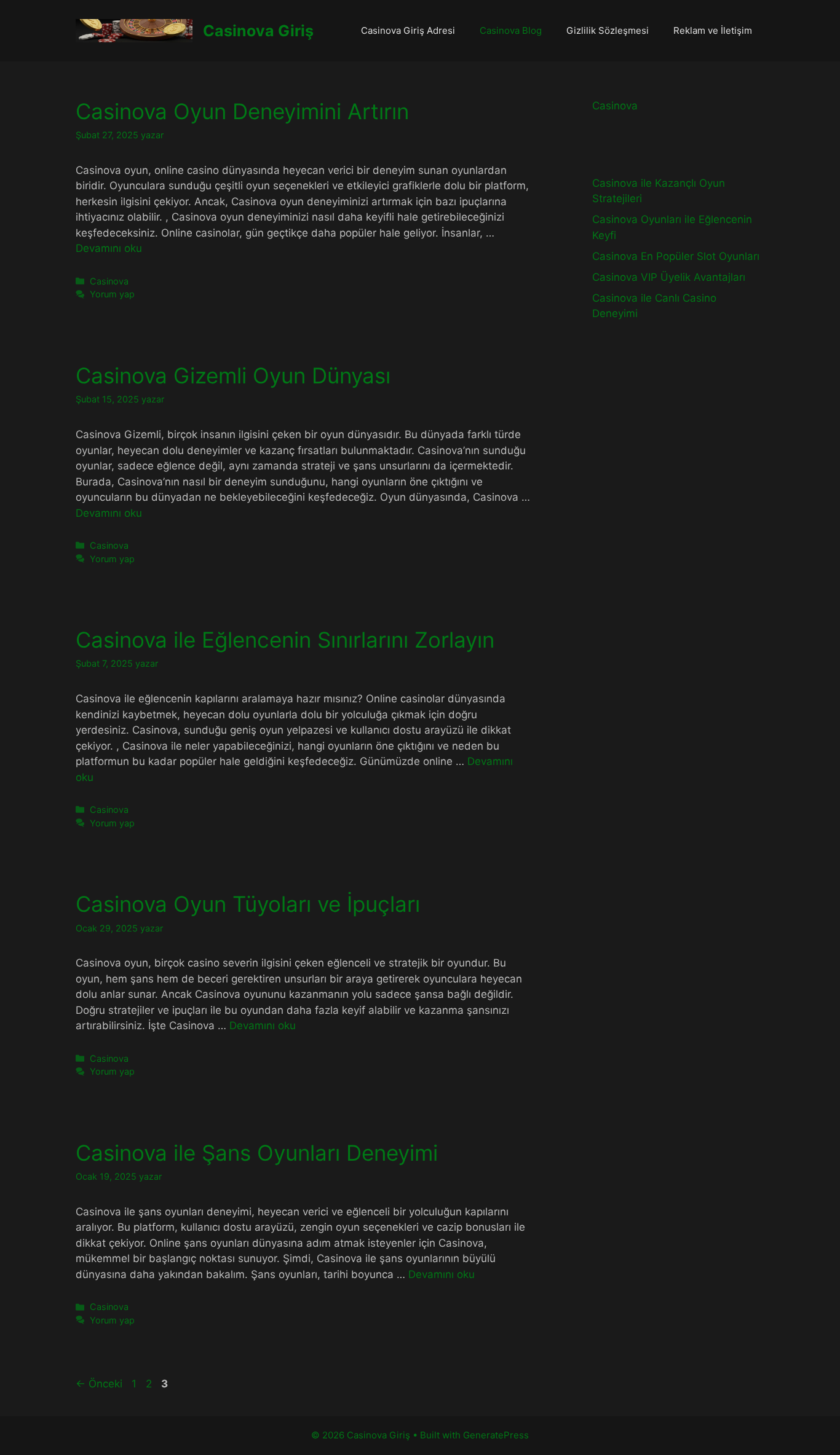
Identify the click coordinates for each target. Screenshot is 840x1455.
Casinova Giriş (258, 31)
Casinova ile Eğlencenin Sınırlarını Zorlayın (285, 640)
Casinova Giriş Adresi (408, 30)
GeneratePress (496, 1435)
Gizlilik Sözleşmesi (607, 30)
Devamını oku (109, 248)
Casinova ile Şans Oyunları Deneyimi (257, 1153)
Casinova (109, 281)
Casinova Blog (511, 30)
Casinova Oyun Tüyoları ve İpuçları (248, 904)
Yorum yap (112, 294)
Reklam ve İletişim (712, 30)
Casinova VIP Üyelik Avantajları (668, 277)
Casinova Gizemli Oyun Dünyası (233, 375)
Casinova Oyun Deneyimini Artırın (242, 111)
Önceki (99, 1384)
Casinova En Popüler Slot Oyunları (675, 256)
